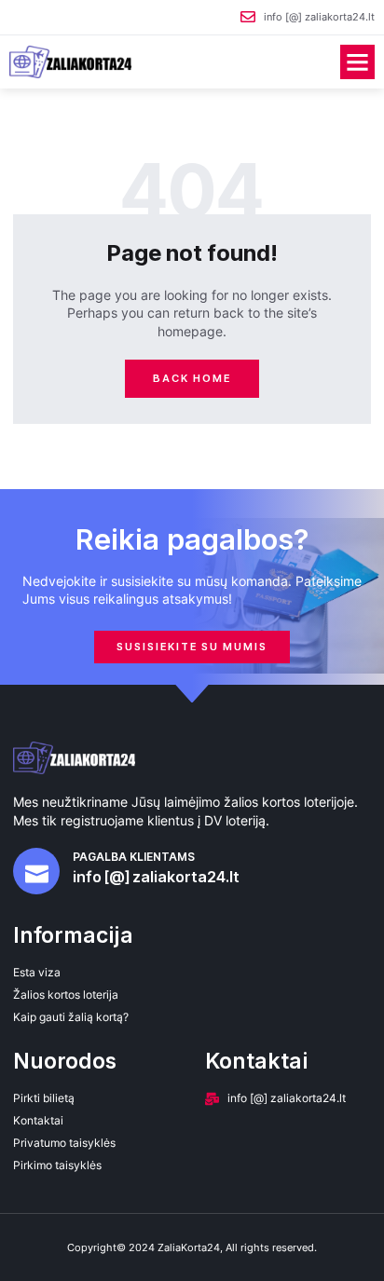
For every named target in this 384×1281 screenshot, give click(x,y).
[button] (358, 62)
